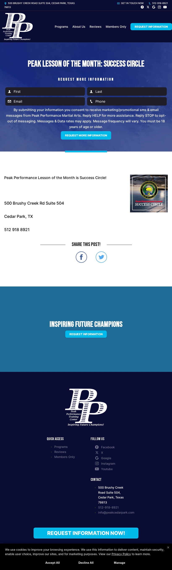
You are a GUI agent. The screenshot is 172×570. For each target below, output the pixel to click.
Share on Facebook (81, 257)
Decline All (86, 562)
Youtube (107, 469)
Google (106, 458)
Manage (119, 562)
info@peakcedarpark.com (111, 512)
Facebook (108, 447)
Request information (86, 334)
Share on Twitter (101, 257)
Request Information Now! (86, 533)
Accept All (52, 562)
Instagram (108, 463)
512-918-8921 (160, 3)
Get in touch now (132, 3)
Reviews (96, 26)
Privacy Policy (121, 554)
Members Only (116, 26)
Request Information (151, 26)
